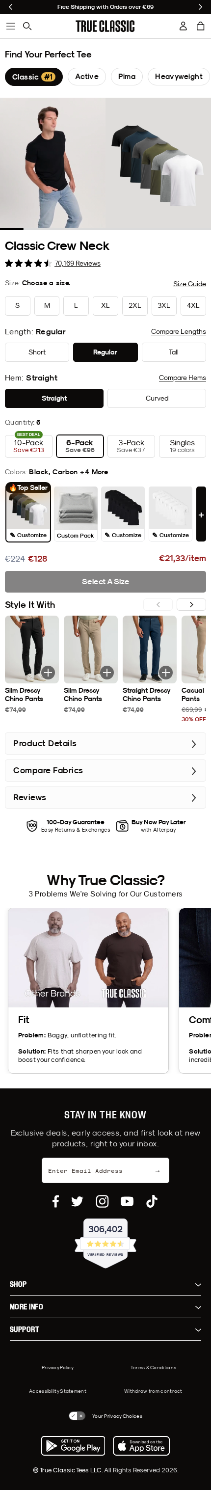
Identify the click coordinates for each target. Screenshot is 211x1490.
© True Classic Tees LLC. (68, 1470)
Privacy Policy (58, 1367)
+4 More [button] (94, 471)
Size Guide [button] (189, 283)
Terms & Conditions (153, 1367)
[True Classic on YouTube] (127, 1201)
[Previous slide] (10, 7)
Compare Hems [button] (182, 377)
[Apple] (141, 1446)
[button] (201, 26)
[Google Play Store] (73, 1446)
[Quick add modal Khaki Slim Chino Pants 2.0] (107, 672)
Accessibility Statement (57, 1391)
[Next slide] (200, 7)
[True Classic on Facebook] (56, 1201)
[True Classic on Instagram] (102, 1201)
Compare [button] (178, 331)
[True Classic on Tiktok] (151, 1201)
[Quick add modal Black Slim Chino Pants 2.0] (48, 672)
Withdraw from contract (153, 1391)
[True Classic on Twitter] (77, 1201)
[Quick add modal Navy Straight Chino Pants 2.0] (166, 672)
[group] (34, 77)
